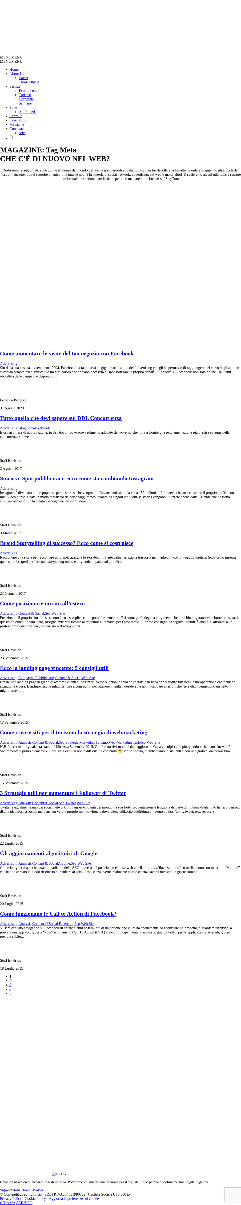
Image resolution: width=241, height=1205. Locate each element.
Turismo (25, 95)
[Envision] (112, 53)
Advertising (8, 363)
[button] (11, 57)
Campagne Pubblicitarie (36, 678)
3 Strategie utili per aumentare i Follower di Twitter (63, 793)
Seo (48, 613)
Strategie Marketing (80, 742)
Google (64, 863)
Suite (13, 107)
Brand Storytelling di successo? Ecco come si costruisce (66, 543)
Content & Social (31, 613)
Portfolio (15, 116)
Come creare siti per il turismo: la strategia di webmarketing (73, 732)
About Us (16, 74)
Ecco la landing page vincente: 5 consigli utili (54, 668)
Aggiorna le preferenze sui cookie (74, 1199)
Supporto (7, 1190)
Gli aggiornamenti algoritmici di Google (48, 853)
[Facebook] (198, 1122)
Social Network (38, 428)
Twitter (70, 803)
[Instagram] (146, 1122)
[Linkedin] (25, 1174)
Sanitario (25, 103)
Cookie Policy (35, 1199)
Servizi (14, 86)
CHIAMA (7, 1203)
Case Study (17, 120)
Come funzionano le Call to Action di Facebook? (58, 914)
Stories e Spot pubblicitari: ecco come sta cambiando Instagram (77, 478)
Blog (22, 428)
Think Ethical (29, 82)
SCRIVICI (24, 1203)
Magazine (16, 124)
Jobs (22, 133)
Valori (23, 78)
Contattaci (16, 129)
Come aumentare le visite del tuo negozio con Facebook (67, 353)
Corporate (26, 99)
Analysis (24, 742)
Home (14, 69)
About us (27, 1190)
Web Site (58, 613)
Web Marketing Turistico (127, 742)
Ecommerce (27, 91)
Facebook (66, 924)
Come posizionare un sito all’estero (42, 603)
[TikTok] (59, 1174)
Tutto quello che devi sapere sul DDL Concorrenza (61, 418)
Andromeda (27, 112)
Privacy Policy (11, 1199)
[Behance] (60, 1122)
